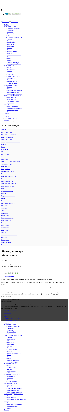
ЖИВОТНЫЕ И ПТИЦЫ (10, 85)
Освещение (10, 44)
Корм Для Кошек (5, 169)
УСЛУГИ (6, 104)
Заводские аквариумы (13, 28)
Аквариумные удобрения (14, 64)
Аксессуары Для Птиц (7, 181)
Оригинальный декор (13, 62)
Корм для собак (11, 99)
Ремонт (9, 112)
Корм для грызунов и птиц (14, 94)
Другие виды (10, 74)
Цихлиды (9, 67)
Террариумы (10, 30)
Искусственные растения (14, 55)
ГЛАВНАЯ (6, 25)
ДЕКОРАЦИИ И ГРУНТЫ (10, 51)
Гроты (9, 57)
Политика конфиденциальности (9, 310)
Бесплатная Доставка (7, 137)
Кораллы (9, 53)
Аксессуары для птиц (13, 92)
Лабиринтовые (11, 73)
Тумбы (9, 35)
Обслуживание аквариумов (14, 108)
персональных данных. (43, 305)
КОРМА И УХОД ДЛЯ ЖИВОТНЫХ (13, 96)
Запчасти (9, 48)
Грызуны (9, 87)
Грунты (9, 60)
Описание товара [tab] (9, 276)
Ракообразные (11, 78)
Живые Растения (6, 242)
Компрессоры (11, 41)
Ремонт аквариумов (6, 132)
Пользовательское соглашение (12, 320)
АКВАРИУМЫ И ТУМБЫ (10, 27)
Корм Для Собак (5, 166)
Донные (9, 71)
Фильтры (9, 39)
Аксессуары (10, 46)
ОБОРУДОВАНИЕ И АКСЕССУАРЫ (13, 37)
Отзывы (6, 315)
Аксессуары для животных (14, 90)
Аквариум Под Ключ (6, 139)
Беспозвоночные (12, 81)
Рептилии (10, 80)
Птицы (9, 89)
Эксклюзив (10, 32)
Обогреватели (11, 42)
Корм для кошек (11, 97)
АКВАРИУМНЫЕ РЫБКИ (10, 66)
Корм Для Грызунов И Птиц (8, 176)
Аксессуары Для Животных (8, 183)
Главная (6, 113)
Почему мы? (7, 313)
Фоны (9, 58)
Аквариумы (4, 206)
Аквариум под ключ (12, 110)
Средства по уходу (6, 164)
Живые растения (12, 83)
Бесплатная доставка (13, 106)
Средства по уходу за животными (13, 102)
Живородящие (11, 69)
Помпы (9, 50)
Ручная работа (11, 34)
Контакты (6, 316)
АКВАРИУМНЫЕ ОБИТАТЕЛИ (12, 76)
